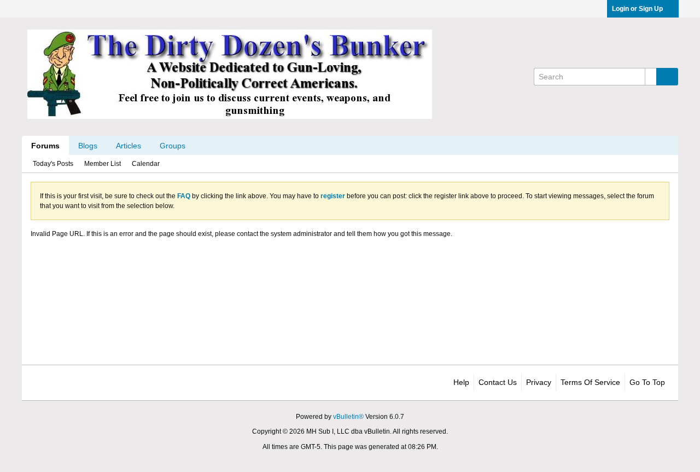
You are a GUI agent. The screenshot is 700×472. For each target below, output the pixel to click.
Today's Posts (53, 164)
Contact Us (498, 382)
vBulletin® (348, 417)
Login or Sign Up (637, 9)
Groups (172, 145)
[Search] (667, 76)
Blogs (87, 145)
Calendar (146, 164)
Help (461, 382)
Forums (45, 145)
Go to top (647, 382)
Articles (128, 145)
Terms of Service (590, 382)
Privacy (538, 382)
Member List (102, 164)
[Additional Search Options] (651, 76)
